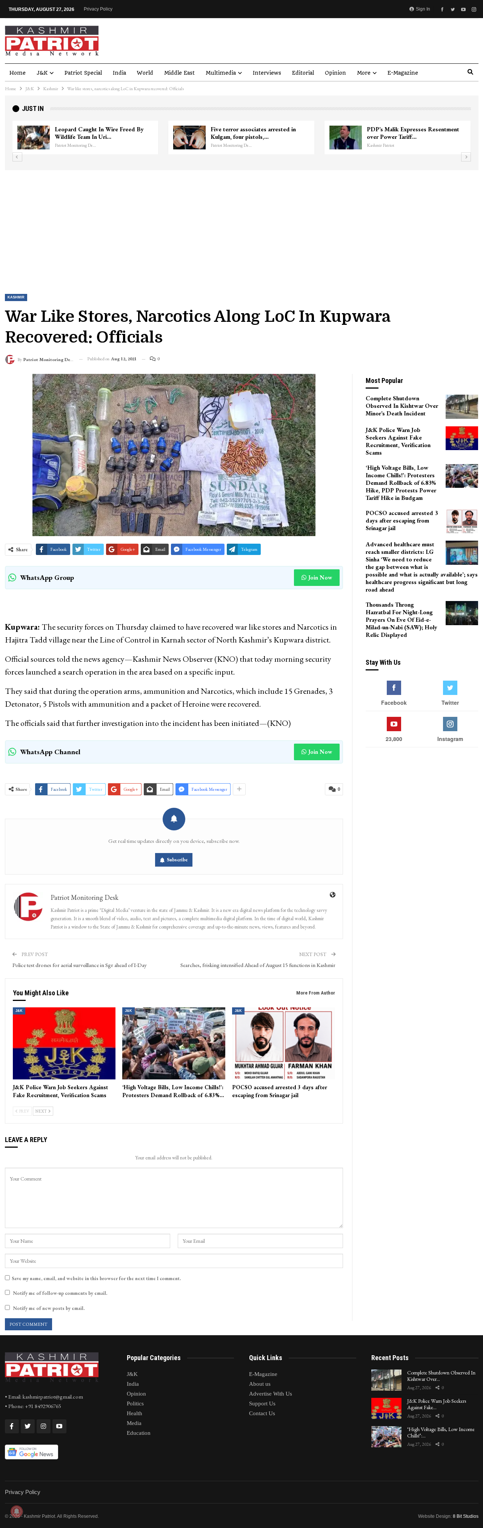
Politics (135, 1403)
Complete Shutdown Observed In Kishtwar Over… (441, 1375)
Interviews (267, 73)
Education (139, 1433)
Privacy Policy (98, 9)
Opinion (335, 73)
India (119, 73)
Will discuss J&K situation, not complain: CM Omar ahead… (95, 133)
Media (134, 1423)
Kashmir (16, 297)
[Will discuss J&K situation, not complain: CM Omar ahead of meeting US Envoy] (33, 138)
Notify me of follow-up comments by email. (60, 1293)
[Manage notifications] (17, 1511)
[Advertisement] (241, 227)
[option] (241, 138)
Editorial (303, 73)
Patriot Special (83, 73)
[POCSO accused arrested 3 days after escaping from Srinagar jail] (283, 1043)
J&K (42, 73)
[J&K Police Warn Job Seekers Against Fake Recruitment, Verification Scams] (64, 1043)
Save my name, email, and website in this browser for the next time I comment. (96, 1278)
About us (260, 1384)
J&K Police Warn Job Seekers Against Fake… (436, 1404)
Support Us (262, 1403)
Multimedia (221, 73)
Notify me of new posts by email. (49, 1308)
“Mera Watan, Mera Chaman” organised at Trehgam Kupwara (407, 133)
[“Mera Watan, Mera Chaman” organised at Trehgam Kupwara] (345, 138)
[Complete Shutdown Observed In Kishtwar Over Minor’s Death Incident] (462, 407)
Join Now (320, 577)
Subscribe (177, 859)
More (364, 73)
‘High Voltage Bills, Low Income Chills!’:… (441, 1432)
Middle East (179, 73)
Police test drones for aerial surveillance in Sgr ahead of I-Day (79, 964)
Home (17, 73)
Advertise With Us (270, 1394)
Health (134, 1413)
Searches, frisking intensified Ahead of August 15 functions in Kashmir (257, 964)
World (145, 73)
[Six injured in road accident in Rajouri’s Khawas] (189, 138)
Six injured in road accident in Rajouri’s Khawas (249, 133)
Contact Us (262, 1413)
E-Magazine (403, 73)
